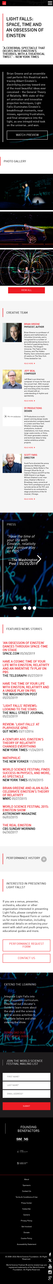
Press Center (26, 1203)
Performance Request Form (26, 945)
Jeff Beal (30, 372)
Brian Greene (34, 325)
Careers (26, 1215)
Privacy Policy (26, 1221)
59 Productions (33, 409)
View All (26, 290)
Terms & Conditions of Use (27, 1197)
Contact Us (26, 958)
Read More (28, 364)
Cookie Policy (26, 1238)
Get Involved (26, 1227)
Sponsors (26, 1185)
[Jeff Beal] (12, 379)
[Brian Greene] (12, 332)
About (26, 1179)
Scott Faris (30, 456)
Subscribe (26, 1209)
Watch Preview (27, 135)
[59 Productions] (12, 416)
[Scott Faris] (12, 463)
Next (39, 559)
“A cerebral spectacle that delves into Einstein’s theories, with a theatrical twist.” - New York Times (24, 53)
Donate (27, 1233)
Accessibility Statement (26, 1244)
